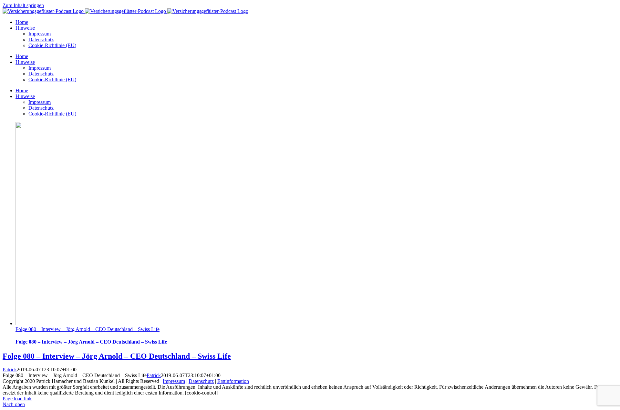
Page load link (17, 398)
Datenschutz (201, 381)
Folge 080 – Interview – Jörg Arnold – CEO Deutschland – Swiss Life (88, 329)
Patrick (10, 369)
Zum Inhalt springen (23, 5)
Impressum (174, 381)
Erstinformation (233, 381)
